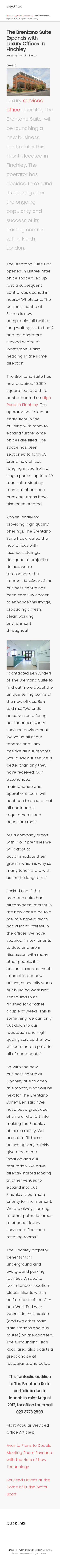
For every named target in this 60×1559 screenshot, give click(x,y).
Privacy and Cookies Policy (30, 1550)
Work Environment (25, 16)
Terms (11, 1550)
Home (9, 16)
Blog (15, 16)
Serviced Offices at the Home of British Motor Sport (28, 1487)
